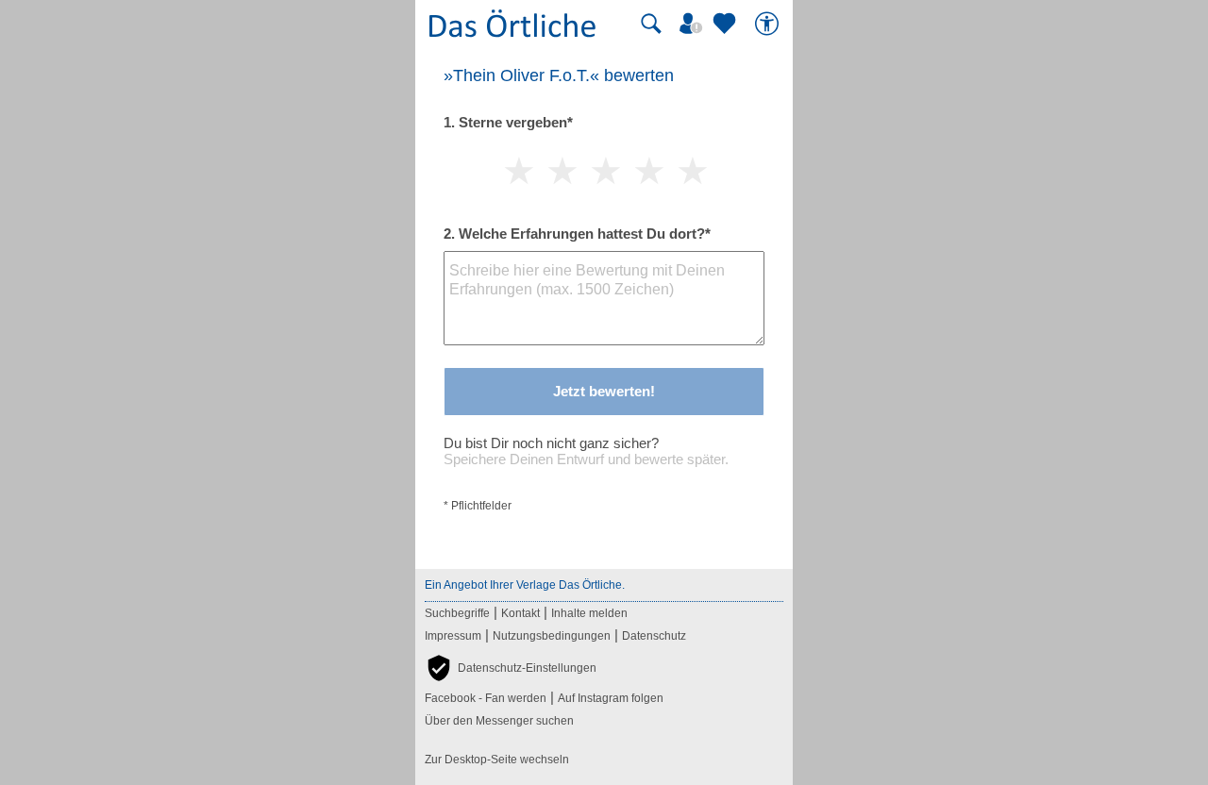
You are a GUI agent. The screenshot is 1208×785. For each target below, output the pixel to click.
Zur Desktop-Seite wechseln (497, 759)
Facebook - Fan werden (485, 698)
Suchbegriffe (457, 613)
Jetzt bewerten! (604, 391)
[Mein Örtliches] (694, 23)
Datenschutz (654, 636)
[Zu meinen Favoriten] (727, 23)
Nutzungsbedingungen (552, 636)
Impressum (453, 636)
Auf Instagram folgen (610, 698)
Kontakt (520, 613)
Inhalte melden (589, 613)
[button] (510, 668)
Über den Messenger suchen (499, 720)
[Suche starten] (651, 23)
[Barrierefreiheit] (769, 23)
